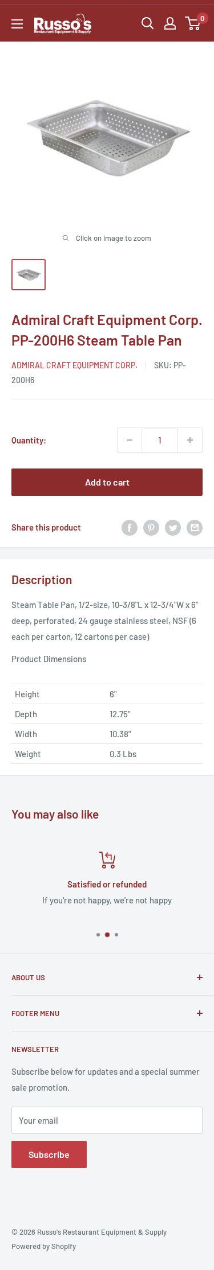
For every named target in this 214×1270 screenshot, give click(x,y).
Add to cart (107, 481)
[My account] (170, 23)
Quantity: (28, 440)
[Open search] (148, 23)
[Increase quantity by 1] (190, 440)
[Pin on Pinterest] (151, 527)
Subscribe (49, 1154)
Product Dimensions (48, 659)
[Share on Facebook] (130, 527)
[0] (193, 23)
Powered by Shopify (43, 1246)
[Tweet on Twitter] (173, 527)
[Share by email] (195, 527)
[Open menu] (17, 23)
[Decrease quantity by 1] (130, 440)
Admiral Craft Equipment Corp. (74, 365)
